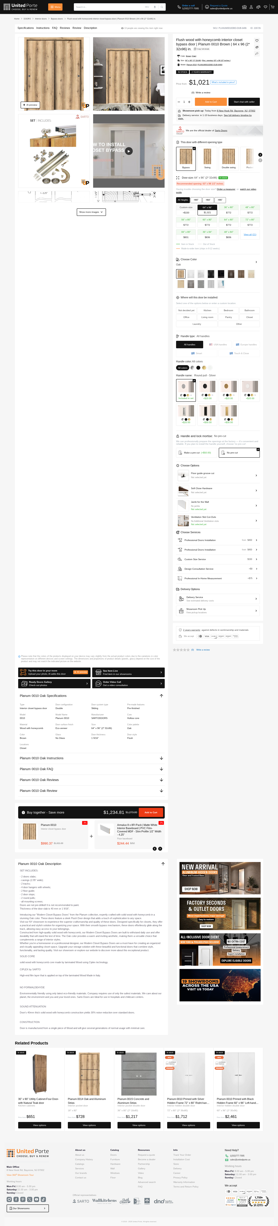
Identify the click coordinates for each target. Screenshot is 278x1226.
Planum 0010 (48, 825)
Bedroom (228, 310)
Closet (23, 748)
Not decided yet (186, 310)
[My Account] (251, 7)
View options (39, 1125)
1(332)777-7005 (190, 8)
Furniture (115, 1159)
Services (79, 1168)
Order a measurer (226, 189)
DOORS (27, 19)
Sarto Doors (221, 130)
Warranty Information (184, 1182)
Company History (84, 1159)
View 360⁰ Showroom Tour (20, 1175)
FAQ (140, 1186)
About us (79, 1155)
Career (176, 1173)
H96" (220, 200)
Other (239, 324)
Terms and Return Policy (185, 1186)
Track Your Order (182, 1155)
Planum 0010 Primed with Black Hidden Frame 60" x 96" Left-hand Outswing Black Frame (236, 1101)
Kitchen (207, 310)
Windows (115, 1173)
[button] (54, 672)
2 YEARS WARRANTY (191, 630)
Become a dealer (146, 1159)
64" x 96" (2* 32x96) (101, 728)
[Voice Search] (155, 7)
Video (141, 1173)
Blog (140, 1177)
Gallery (141, 1168)
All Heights (183, 200)
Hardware (115, 1164)
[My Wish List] (265, 7)
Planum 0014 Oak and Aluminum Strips (87, 1101)
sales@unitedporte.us (221, 8)
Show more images (89, 212)
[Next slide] (260, 155)
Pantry (228, 317)
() (193, 92)
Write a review (203, 92)
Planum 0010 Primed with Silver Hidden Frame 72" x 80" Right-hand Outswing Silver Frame (187, 1101)
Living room (207, 317)
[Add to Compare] (257, 47)
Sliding (94, 708)
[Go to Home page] (20, 7)
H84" (208, 200)
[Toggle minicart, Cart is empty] (272, 7)
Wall (112, 1168)
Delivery (177, 1168)
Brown (23, 738)
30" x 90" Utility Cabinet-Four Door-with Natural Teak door (38, 1101)
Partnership (144, 1164)
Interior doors (41, 19)
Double (59, 708)
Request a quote (146, 1155)
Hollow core (133, 718)
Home (16, 19)
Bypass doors (57, 19)
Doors (113, 1155)
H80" (196, 200)
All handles (189, 344)
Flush (130, 738)
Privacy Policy (180, 1177)
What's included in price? (223, 82)
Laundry (197, 324)
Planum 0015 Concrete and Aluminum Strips (133, 1101)
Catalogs (79, 1164)
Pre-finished (133, 708)
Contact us (80, 1177)
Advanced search (147, 1182)
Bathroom (250, 310)
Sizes (176, 1164)
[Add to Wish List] (257, 41)
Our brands (81, 1173)
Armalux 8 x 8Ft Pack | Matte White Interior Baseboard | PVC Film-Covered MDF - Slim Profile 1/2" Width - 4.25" (139, 830)
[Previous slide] (260, 160)
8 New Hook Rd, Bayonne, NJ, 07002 (236, 110)
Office (186, 317)
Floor (113, 1177)
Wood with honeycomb (31, 728)
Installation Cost (181, 1159)
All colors (182, 368)
